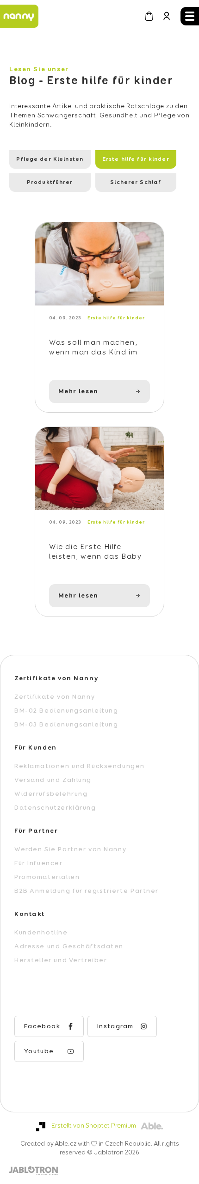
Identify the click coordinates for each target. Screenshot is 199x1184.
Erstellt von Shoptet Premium (93, 1126)
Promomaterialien (47, 877)
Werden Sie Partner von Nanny (70, 849)
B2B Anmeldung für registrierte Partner (86, 891)
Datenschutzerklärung (55, 808)
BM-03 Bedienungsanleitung (66, 724)
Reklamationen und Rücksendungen (79, 766)
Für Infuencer (38, 863)
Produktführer (50, 182)
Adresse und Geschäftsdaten (69, 946)
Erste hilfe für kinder (135, 159)
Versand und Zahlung (53, 780)
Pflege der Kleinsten (49, 159)
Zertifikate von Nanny (54, 697)
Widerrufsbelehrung (50, 794)
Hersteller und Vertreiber (60, 960)
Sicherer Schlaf (135, 182)
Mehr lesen (78, 391)
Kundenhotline (41, 932)
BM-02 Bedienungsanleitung (66, 711)
